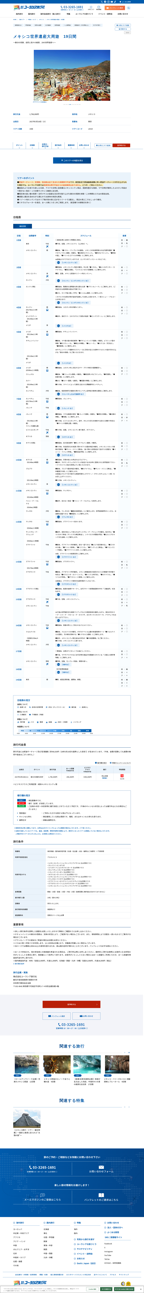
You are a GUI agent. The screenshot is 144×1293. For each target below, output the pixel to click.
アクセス (113, 1274)
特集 (79, 1222)
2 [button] (66, 104)
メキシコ (41, 19)
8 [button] (77, 104)
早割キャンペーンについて (121, 763)
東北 (45, 1233)
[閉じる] (141, 1289)
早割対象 (28, 25)
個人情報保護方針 (57, 1274)
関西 (45, 1249)
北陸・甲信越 (49, 1237)
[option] (72, 76)
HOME (14, 19)
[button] (129, 1053)
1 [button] (64, 104)
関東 (45, 1241)
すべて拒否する (106, 1289)
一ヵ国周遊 (67, 25)
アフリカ (16, 1237)
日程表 (32, 145)
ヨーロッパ (17, 1229)
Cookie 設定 (92, 1289)
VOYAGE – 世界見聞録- (112, 1263)
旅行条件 (58, 145)
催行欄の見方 (102, 763)
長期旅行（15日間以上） (82, 25)
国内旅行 (50, 1222)
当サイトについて (100, 1274)
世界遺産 (57, 25)
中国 (15, 1245)
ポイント (19, 145)
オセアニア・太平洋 (21, 1249)
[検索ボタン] (128, 8)
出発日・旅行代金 (45, 145)
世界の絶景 (38, 25)
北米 (15, 1253)
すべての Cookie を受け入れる (124, 1289)
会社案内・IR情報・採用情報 (26, 1274)
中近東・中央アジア (21, 1233)
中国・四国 (48, 1253)
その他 (16, 1265)
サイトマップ (124, 1274)
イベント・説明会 (85, 1253)
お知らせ (81, 1258)
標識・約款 (43, 1274)
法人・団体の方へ (115, 1227)
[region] (72, 1289)
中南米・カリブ (32, 19)
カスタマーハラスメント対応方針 (78, 1274)
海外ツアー (22, 19)
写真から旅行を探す (86, 1239)
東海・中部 (48, 1245)
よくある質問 (113, 1232)
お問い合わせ (84, 145)
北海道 (46, 1229)
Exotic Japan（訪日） (87, 1263)
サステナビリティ (84, 1248)
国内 (75, 1233)
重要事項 (71, 145)
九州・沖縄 (48, 1257)
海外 (75, 1229)
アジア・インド (19, 1241)
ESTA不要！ (97, 25)
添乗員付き (18, 25)
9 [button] (79, 104)
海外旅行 (20, 1222)
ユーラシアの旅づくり (86, 1244)
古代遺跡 (48, 25)
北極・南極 (17, 1261)
